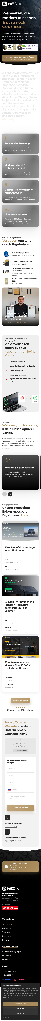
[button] (10, 494)
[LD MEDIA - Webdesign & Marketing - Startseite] (11, 4)
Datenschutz (7, 1017)
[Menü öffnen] (37, 4)
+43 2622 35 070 (11, 826)
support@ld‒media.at (13, 841)
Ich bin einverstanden (21, 750)
